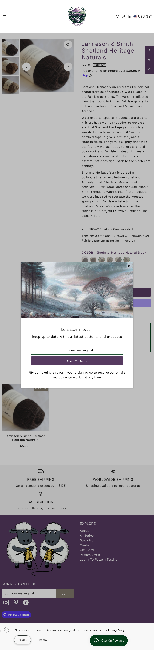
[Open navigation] (32, 16)
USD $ (143, 16)
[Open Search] (117, 16)
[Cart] (150, 16)
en (130, 16)
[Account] (123, 16)
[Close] (129, 266)
